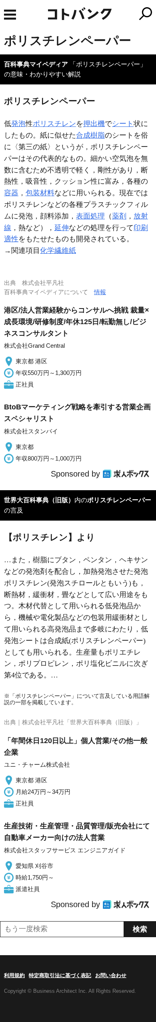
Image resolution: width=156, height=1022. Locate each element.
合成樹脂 (90, 135)
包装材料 (40, 193)
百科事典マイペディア (36, 64)
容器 (11, 193)
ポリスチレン (54, 124)
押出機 (94, 124)
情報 (100, 292)
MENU (10, 15)
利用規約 (14, 975)
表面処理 (90, 216)
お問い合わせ (110, 975)
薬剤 (119, 216)
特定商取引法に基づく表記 (60, 975)
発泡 (18, 124)
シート (123, 124)
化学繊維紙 (58, 250)
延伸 (61, 228)
